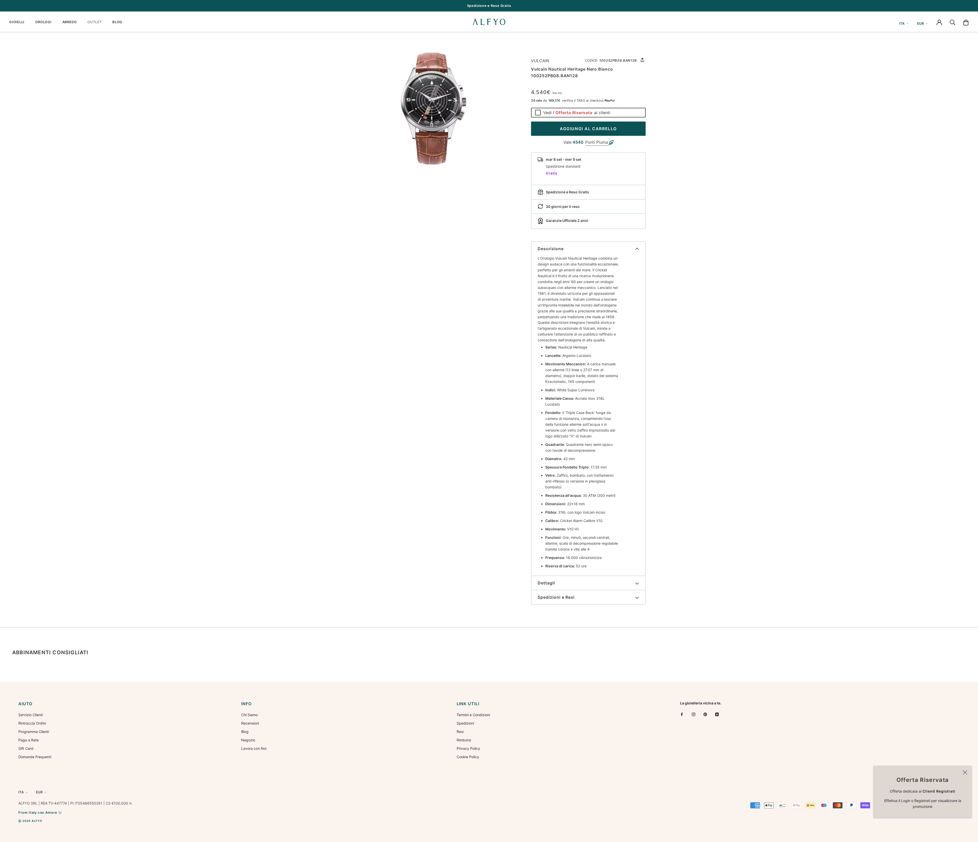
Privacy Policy (468, 748)
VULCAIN (540, 60)
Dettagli (546, 582)
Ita (901, 23)
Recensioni (250, 723)
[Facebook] (682, 714)
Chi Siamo (249, 715)
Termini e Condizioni (473, 715)
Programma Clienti (33, 731)
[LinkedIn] (717, 714)
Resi (460, 731)
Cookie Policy (468, 757)
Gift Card (25, 748)
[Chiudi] (965, 772)
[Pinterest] (705, 714)
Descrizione (551, 248)
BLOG (117, 22)
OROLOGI (43, 22)
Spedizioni (465, 723)
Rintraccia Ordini (32, 723)
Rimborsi (464, 740)
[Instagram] (693, 714)
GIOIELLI (16, 22)
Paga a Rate (28, 740)
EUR (920, 23)
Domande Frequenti (34, 757)
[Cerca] (952, 22)
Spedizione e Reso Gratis (489, 6)
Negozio (248, 740)
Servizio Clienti (30, 715)
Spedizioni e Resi (556, 597)
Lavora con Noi (253, 748)
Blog (245, 731)
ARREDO (69, 22)
